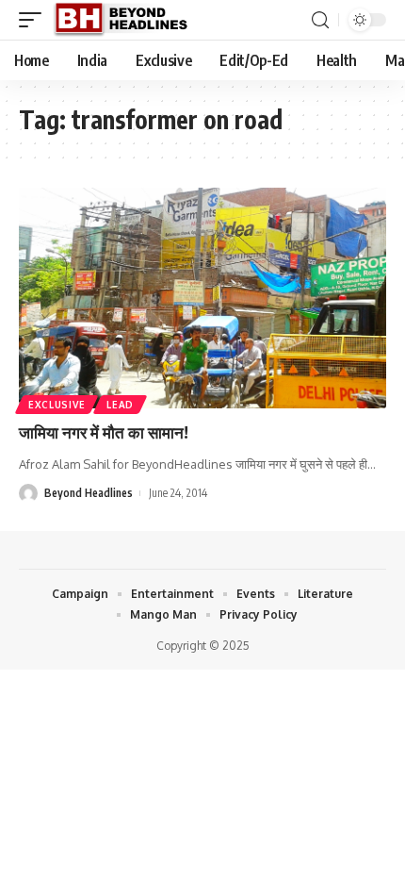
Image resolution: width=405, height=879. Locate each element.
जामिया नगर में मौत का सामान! (103, 432)
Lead (120, 404)
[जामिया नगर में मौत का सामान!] (202, 298)
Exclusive (56, 404)
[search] (320, 20)
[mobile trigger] (35, 20)
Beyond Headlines (88, 493)
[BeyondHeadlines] (127, 20)
